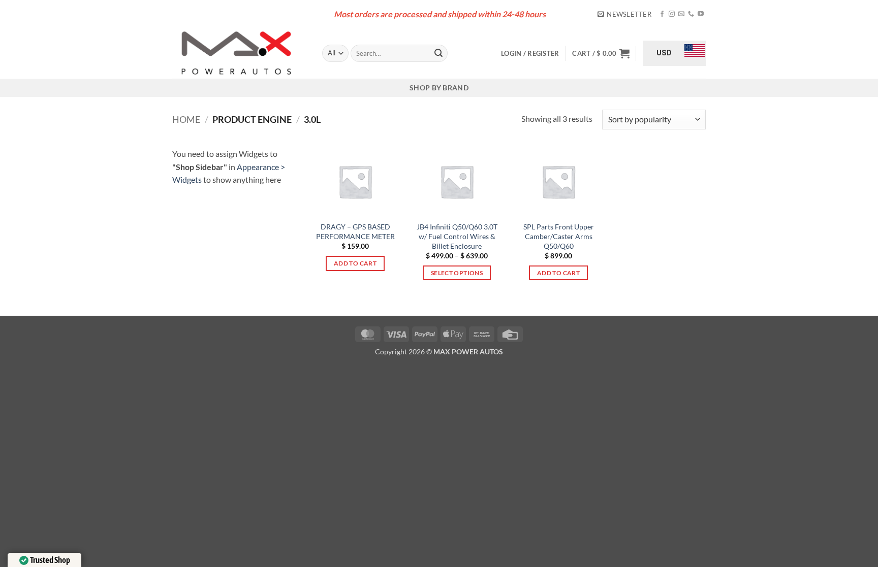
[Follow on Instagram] (672, 14)
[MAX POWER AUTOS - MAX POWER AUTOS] (239, 53)
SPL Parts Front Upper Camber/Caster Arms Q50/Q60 (558, 236)
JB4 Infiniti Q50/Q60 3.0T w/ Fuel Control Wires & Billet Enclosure (457, 236)
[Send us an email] (681, 14)
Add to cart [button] (355, 263)
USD (664, 53)
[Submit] (438, 53)
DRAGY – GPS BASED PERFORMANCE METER (355, 231)
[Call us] (691, 14)
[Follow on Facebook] (662, 14)
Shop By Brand (439, 87)
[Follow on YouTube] (701, 14)
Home (186, 119)
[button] (624, 14)
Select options (457, 273)
